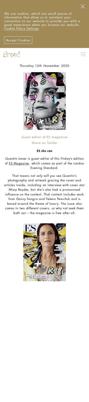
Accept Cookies (18, 40)
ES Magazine (19, 163)
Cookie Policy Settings (21, 28)
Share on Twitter (44, 143)
